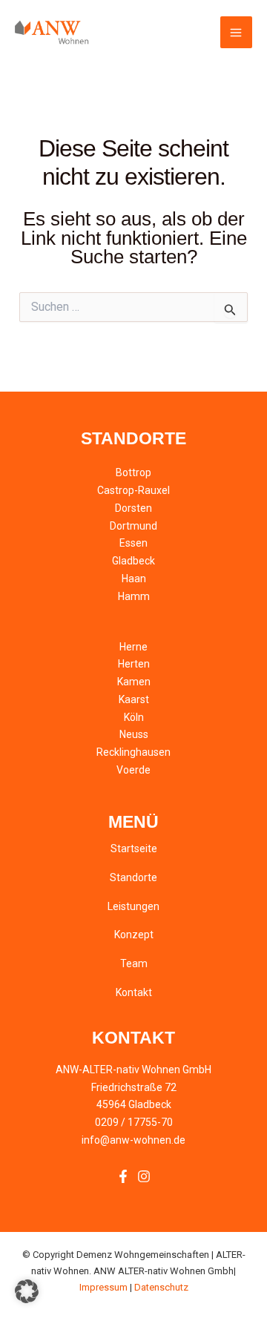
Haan (134, 578)
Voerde (133, 770)
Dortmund (133, 526)
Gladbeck (133, 561)
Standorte (133, 877)
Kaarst (134, 699)
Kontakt (134, 992)
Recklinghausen (133, 752)
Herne (133, 647)
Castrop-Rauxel (133, 490)
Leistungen (133, 906)
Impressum (103, 1287)
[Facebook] (123, 1176)
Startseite (134, 848)
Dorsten (133, 508)
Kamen (134, 682)
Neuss (133, 734)
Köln (134, 717)
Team (134, 963)
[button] (26, 1291)
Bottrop (133, 472)
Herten (134, 664)
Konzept (134, 934)
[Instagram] (144, 1176)
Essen (133, 543)
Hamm (134, 596)
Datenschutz (161, 1287)
